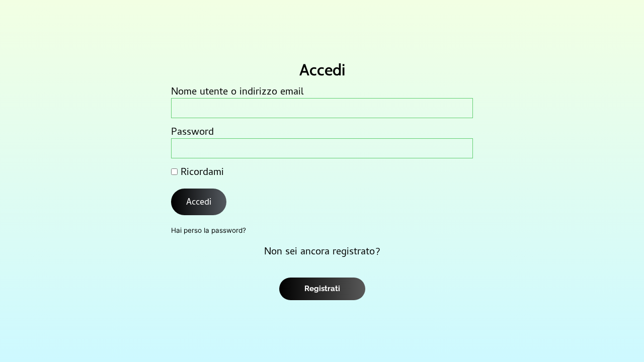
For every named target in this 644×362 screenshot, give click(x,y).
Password (192, 133)
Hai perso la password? (208, 230)
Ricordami (201, 173)
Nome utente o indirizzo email (237, 93)
